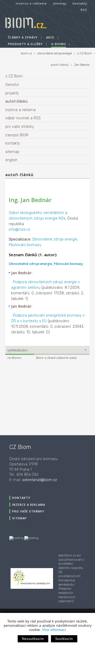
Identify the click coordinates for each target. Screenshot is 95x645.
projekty (12, 93)
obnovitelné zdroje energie (54, 53)
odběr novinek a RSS (23, 118)
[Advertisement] (38, 397)
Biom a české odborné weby (56, 358)
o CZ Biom (84, 53)
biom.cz (26, 53)
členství (12, 84)
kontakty (80, 3)
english (11, 160)
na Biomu (14, 358)
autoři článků (60, 65)
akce (50, 37)
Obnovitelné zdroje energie (54, 239)
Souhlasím (64, 639)
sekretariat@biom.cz (39, 480)
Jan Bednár (82, 65)
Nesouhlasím (33, 639)
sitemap (59, 3)
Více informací (54, 629)
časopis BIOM (16, 135)
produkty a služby (25, 44)
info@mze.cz (19, 229)
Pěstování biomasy (25, 245)
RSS (84, 10)
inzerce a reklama (31, 3)
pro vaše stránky (19, 126)
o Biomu (58, 44)
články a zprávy (23, 37)
